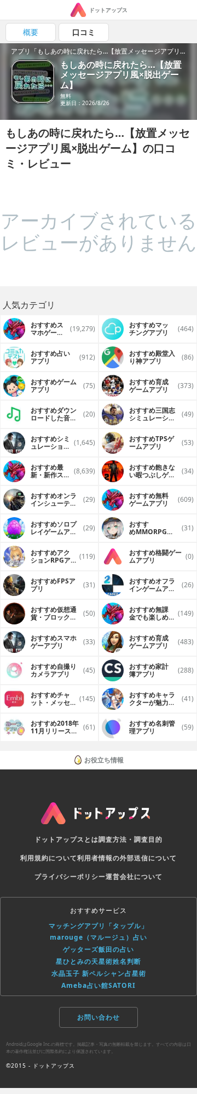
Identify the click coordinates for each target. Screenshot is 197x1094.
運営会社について (134, 876)
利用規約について (48, 858)
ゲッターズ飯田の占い (98, 949)
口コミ (83, 32)
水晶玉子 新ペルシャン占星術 (98, 973)
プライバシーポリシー (70, 876)
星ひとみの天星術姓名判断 (98, 961)
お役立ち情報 (104, 760)
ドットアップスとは (66, 839)
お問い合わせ (98, 1017)
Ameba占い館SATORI (98, 985)
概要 (30, 32)
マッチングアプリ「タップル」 (98, 925)
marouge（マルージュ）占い (98, 937)
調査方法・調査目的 (131, 839)
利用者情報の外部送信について (127, 858)
